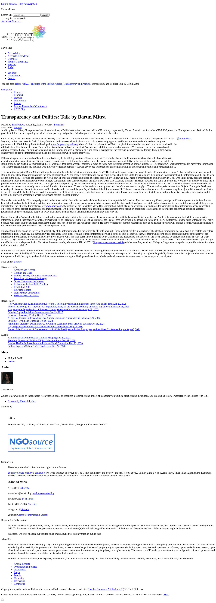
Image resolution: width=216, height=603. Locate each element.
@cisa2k (32, 504)
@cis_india (27, 498)
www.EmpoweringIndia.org (64, 144)
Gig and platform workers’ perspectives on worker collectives (45, 326)
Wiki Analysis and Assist (26, 295)
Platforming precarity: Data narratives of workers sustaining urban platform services (56, 323)
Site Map (12, 72)
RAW (10, 67)
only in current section (16, 18)
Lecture (18, 127)
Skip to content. (9, 4)
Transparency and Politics (77, 83)
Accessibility (14, 53)
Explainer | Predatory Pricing (29, 315)
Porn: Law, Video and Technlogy (30, 278)
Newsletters (20, 569)
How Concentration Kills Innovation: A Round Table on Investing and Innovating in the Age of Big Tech (67, 303)
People (17, 575)
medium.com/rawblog (43, 493)
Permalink (59, 124)
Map (166, 594)
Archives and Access (24, 270)
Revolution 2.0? (22, 287)
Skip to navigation (28, 4)
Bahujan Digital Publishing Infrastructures (35, 312)
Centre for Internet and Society (32, 514)
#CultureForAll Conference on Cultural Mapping (39, 337)
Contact (11, 78)
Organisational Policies (25, 566)
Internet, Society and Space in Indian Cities (35, 275)
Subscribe (24, 488)
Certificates (19, 583)
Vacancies (19, 578)
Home (18, 83)
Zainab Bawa (18, 124)
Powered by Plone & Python (22, 401)
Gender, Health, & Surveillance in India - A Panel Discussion (45, 343)
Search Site (6, 14)
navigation (6, 89)
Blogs (59, 83)
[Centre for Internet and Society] (24, 42)
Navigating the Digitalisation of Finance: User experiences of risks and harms (53, 309)
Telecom (12, 64)
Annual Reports (22, 563)
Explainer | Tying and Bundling (30, 320)
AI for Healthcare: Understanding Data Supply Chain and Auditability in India (54, 318)
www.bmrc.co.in (53, 206)
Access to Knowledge (19, 56)
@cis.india (24, 509)
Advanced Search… (11, 21)
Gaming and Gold (23, 272)
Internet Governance (18, 61)
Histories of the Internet (42, 83)
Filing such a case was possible (108, 242)
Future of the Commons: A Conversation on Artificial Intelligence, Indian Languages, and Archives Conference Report (74, 329)
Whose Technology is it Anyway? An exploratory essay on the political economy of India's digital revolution (68, 306)
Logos (17, 572)
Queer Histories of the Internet (29, 281)
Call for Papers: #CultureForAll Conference (36, 346)
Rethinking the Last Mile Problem (31, 284)
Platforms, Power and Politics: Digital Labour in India (41, 340)
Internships (19, 581)
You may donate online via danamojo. (26, 472)
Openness (12, 58)
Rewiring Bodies (22, 289)
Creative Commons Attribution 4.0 (105, 589)
